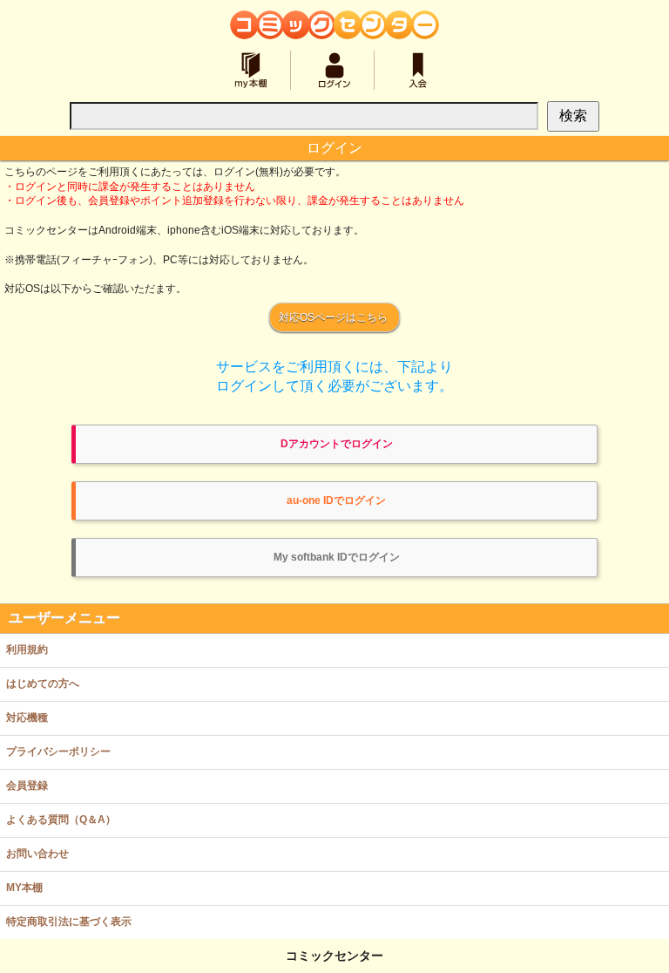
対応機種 (27, 717)
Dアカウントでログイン (336, 444)
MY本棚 (24, 887)
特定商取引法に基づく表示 (69, 921)
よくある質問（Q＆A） (61, 819)
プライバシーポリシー (58, 751)
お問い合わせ (37, 853)
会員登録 (27, 785)
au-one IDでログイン (336, 500)
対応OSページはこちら (333, 317)
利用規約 (27, 649)
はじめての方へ (42, 683)
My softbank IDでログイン (337, 557)
